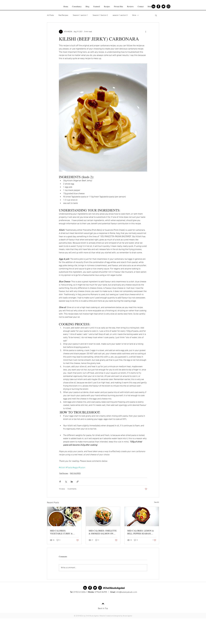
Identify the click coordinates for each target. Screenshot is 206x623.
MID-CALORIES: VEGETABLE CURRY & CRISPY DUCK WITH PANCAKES (61, 532)
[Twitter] (163, 6)
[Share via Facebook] (60, 481)
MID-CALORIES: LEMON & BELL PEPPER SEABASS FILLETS (140, 532)
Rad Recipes (63, 15)
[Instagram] (168, 6)
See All (156, 502)
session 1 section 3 (120, 15)
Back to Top (103, 608)
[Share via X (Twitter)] (66, 481)
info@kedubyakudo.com (126, 592)
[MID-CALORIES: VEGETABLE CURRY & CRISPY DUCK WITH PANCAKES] (64, 516)
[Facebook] (90, 588)
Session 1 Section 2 (100, 15)
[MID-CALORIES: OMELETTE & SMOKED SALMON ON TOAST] (103, 516)
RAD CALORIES (75, 473)
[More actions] (145, 31)
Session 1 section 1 (80, 15)
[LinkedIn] (85, 588)
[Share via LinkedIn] (72, 481)
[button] (156, 15)
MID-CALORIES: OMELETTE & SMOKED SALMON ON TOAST (103, 532)
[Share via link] (77, 481)
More (134, 15)
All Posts (50, 15)
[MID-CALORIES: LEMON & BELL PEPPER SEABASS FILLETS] (141, 516)
